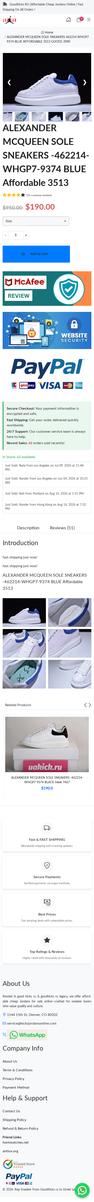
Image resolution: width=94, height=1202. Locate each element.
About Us (10, 1061)
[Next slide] (89, 705)
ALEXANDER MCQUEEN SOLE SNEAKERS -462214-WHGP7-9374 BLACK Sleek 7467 (47, 780)
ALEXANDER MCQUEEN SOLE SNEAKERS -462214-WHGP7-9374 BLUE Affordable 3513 (45, 582)
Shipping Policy (14, 1120)
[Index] (68, 20)
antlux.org (10, 1151)
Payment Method (16, 1087)
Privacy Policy (13, 1079)
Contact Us (11, 1111)
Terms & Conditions (18, 1070)
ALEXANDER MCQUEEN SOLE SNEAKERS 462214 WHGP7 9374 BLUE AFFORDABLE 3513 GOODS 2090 (48, 39)
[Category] (89, 20)
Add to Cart (39, 254)
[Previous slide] (85, 705)
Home (48, 32)
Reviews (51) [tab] (62, 528)
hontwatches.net (16, 1142)
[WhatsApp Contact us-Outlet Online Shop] (82, 1190)
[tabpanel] (47, 757)
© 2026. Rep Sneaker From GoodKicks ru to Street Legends (43, 1189)
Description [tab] (28, 528)
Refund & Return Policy (20, 1128)
